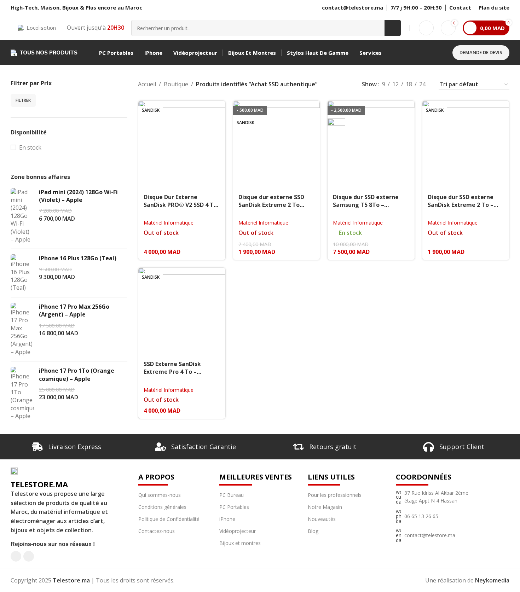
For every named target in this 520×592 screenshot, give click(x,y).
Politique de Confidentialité (169, 519)
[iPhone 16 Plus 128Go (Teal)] (22, 273)
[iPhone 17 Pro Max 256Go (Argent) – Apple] (22, 329)
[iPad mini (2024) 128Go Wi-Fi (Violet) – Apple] (22, 216)
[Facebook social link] (16, 556)
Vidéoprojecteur (237, 531)
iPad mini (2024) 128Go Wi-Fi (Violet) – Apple (78, 196)
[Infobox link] (460, 7)
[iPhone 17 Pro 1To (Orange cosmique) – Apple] (22, 393)
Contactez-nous (156, 531)
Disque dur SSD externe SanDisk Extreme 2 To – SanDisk (460, 205)
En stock (30, 147)
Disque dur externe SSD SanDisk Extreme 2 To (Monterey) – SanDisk (271, 205)
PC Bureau (231, 495)
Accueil (147, 84)
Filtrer (23, 100)
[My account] (426, 28)
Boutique (176, 84)
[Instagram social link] (28, 556)
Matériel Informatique (168, 222)
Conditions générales (162, 507)
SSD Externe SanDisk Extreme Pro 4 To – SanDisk (172, 372)
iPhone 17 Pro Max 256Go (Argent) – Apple (74, 310)
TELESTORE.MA (39, 484)
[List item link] (436, 497)
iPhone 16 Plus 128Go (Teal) (77, 258)
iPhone (227, 519)
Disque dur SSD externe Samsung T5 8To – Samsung (366, 205)
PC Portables (234, 507)
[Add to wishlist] (216, 109)
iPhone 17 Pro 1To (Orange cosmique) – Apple (76, 374)
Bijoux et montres (240, 543)
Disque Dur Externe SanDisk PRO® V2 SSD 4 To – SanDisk (180, 205)
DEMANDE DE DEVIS (481, 52)
